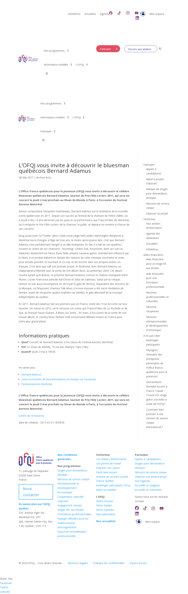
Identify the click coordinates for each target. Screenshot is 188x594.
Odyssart (62, 501)
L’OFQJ (80, 64)
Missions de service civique (73, 479)
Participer (105, 49)
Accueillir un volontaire (148, 489)
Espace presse (138, 563)
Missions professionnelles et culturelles (157, 297)
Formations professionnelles (74, 514)
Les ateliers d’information (111, 459)
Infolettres (74, 14)
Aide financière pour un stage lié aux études (156, 263)
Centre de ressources (31, 415)
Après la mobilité (106, 489)
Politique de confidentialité (108, 563)
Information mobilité (56, 64)
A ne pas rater (151, 335)
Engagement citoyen (69, 505)
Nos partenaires (105, 514)
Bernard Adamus (31, 374)
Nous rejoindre (105, 509)
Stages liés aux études (70, 509)
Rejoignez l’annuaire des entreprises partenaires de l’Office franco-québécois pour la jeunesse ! (156, 363)
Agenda (104, 14)
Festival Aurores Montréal (36, 384)
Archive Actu (43, 177)
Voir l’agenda (142, 481)
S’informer (149, 219)
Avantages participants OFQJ (113, 485)
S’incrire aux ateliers (139, 49)
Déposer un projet (157, 213)
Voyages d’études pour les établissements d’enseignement (72, 523)
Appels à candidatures (148, 459)
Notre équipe (104, 505)
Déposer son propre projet (151, 476)
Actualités (90, 14)
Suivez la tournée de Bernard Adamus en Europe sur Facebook (58, 379)
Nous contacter (31, 491)
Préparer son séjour (108, 468)
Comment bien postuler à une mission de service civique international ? (157, 418)
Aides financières (153, 255)
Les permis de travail (108, 463)
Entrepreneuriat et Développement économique (68, 488)
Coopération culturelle (70, 496)
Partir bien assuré (106, 472)
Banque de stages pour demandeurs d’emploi (157, 193)
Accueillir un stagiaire (147, 485)
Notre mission (104, 501)
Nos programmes (54, 50)
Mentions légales (78, 563)
